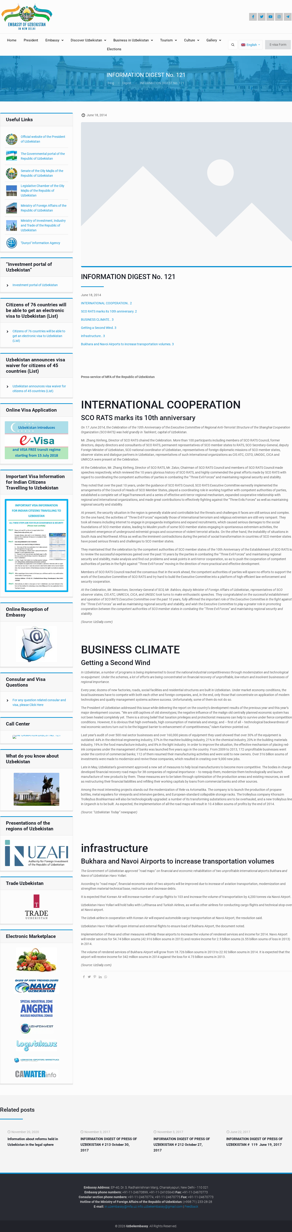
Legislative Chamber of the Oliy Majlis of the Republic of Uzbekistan (42, 190)
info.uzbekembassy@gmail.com (160, 1206)
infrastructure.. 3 (93, 336)
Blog (111, 83)
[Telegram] (287, 17)
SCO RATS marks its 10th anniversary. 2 (109, 311)
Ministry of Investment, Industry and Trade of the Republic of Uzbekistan (43, 225)
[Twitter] (261, 17)
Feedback (191, 1206)
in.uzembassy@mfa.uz (121, 1206)
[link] (36, 440)
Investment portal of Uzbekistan (35, 285)
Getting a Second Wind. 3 (98, 328)
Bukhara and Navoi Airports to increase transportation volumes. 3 (127, 344)
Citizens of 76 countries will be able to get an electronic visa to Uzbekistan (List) (39, 336)
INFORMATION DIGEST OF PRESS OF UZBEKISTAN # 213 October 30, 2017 (109, 1144)
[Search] (232, 44)
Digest (127, 83)
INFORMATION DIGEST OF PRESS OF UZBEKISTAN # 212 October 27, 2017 (182, 1144)
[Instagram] (279, 17)
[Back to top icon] (273, 1225)
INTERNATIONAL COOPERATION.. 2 (106, 303)
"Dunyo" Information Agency (40, 243)
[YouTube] (270, 17)
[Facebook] (253, 17)
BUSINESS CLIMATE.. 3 (97, 319)
